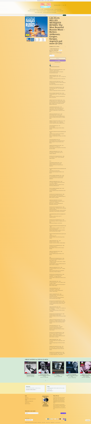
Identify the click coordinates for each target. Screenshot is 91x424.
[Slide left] (26, 39)
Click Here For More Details (30, 389)
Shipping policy (53, 422)
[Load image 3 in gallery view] (36, 39)
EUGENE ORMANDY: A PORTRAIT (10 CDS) (58, 375)
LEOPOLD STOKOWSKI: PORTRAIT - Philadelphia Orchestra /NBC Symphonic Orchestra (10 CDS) (72, 375)
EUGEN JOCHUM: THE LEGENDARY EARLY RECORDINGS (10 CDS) (44, 375)
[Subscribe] (37, 413)
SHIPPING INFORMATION (29, 401)
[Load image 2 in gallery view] (32, 39)
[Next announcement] (66, 0)
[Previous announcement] (25, 0)
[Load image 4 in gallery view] (40, 39)
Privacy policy (43, 422)
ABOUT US (26, 397)
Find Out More (49, 390)
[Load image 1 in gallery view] (28, 39)
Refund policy (39, 422)
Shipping (50, 51)
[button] (62, 5)
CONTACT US (27, 402)
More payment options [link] (58, 62)
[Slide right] (47, 39)
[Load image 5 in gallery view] (44, 39)
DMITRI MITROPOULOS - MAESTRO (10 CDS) (30, 375)
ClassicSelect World (29, 422)
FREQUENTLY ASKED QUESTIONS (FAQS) (30, 399)
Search (64, 15)
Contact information (57, 422)
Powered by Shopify (34, 422)
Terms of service (48, 422)
